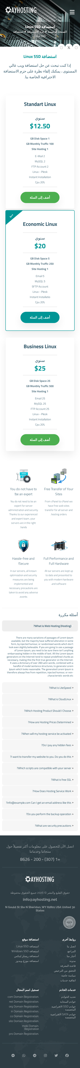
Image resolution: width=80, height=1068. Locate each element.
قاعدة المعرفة (68, 965)
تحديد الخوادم (68, 996)
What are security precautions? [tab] (53, 825)
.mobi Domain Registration (30, 1027)
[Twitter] (56, 1056)
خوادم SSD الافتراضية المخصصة (64, 1008)
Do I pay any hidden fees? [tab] (56, 745)
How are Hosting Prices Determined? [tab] (49, 722)
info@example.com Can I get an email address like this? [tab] (38, 802)
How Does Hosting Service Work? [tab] (51, 791)
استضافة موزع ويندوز (27, 960)
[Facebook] (67, 1056)
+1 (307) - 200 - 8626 (40, 859)
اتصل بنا (71, 946)
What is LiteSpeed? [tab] (60, 688)
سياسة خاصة (68, 975)
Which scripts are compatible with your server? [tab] (44, 768)
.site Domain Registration (24, 1021)
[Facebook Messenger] (13, 1056)
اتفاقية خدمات (68, 980)
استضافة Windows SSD (25, 951)
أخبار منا (71, 956)
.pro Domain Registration (24, 1033)
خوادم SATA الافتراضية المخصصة (63, 1016)
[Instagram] (45, 1056)
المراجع (72, 951)
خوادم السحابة (68, 1001)
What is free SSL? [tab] (61, 780)
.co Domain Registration (24, 1016)
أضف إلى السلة (40, 197)
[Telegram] (34, 1056)
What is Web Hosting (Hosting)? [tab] (52, 626)
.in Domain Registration (25, 1011)
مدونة (72, 960)
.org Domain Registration (24, 1006)
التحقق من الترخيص (65, 970)
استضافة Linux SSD (27, 946)
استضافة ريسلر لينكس (26, 956)
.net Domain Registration (24, 1001)
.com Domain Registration (23, 996)
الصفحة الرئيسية (57, 32)
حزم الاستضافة (35, 32)
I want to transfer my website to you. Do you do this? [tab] (40, 757)
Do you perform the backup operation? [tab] (48, 814)
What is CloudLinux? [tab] (59, 699)
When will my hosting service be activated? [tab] (46, 734)
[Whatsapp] (24, 1056)
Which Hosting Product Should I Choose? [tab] (47, 711)
